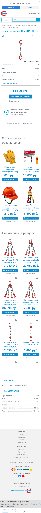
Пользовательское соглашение (21, 462)
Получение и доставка (21, 457)
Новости (21, 440)
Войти (5, 509)
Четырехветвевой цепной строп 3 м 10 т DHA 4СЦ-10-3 (10, 260)
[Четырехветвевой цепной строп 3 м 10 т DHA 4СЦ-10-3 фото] (10, 247)
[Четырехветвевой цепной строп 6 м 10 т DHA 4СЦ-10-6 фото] (31, 247)
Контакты (21, 437)
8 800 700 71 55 (21, 483)
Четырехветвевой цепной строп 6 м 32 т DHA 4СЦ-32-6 (10, 302)
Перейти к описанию (9, 83)
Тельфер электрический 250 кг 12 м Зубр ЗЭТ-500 (31, 169)
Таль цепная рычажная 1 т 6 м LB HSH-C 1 (31, 208)
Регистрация (12, 509)
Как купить (21, 449)
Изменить (11, 7)
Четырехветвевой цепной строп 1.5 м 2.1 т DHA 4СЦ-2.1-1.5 (31, 303)
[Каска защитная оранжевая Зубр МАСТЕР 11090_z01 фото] (10, 195)
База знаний (21, 455)
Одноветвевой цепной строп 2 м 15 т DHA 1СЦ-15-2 (10, 344)
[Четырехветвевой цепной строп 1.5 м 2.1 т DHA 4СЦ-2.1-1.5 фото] (31, 290)
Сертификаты (21, 442)
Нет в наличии (10, 183)
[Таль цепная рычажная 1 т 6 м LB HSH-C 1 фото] (31, 195)
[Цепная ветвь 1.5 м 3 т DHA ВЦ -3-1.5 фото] (31, 332)
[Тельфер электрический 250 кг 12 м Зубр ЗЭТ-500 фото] (31, 157)
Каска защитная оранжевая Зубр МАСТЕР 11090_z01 (10, 208)
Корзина (5, 512)
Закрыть (30, 7)
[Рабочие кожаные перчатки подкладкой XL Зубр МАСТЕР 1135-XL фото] (10, 157)
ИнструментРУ (36, 504)
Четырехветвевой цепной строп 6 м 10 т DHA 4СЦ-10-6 (31, 260)
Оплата (21, 460)
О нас (21, 434)
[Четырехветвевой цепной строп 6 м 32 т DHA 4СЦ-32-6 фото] (10, 290)
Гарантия (21, 452)
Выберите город (34, 13)
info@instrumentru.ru (22, 487)
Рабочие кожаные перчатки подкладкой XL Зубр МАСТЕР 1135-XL (10, 170)
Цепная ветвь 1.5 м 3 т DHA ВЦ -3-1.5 (31, 343)
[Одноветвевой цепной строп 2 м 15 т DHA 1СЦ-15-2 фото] (10, 332)
